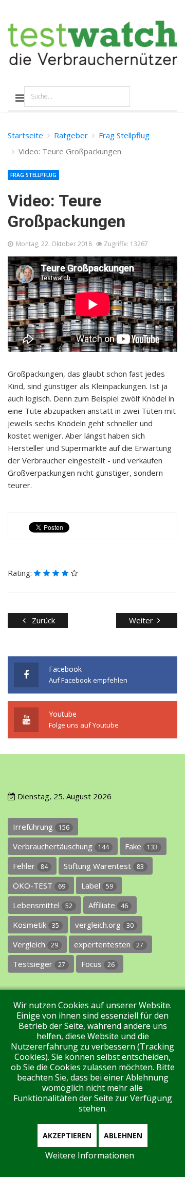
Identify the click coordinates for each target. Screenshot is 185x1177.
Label (97, 885)
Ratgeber (71, 135)
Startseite (25, 135)
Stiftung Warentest (104, 866)
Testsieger (39, 964)
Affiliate (108, 905)
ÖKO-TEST (39, 885)
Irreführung (41, 826)
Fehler (30, 866)
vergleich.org (104, 925)
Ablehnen (123, 1135)
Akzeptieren (67, 1135)
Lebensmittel (42, 905)
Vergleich (35, 944)
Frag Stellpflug (124, 135)
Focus (98, 964)
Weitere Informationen (89, 1155)
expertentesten (108, 944)
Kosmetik (36, 925)
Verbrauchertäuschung (61, 846)
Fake (141, 846)
